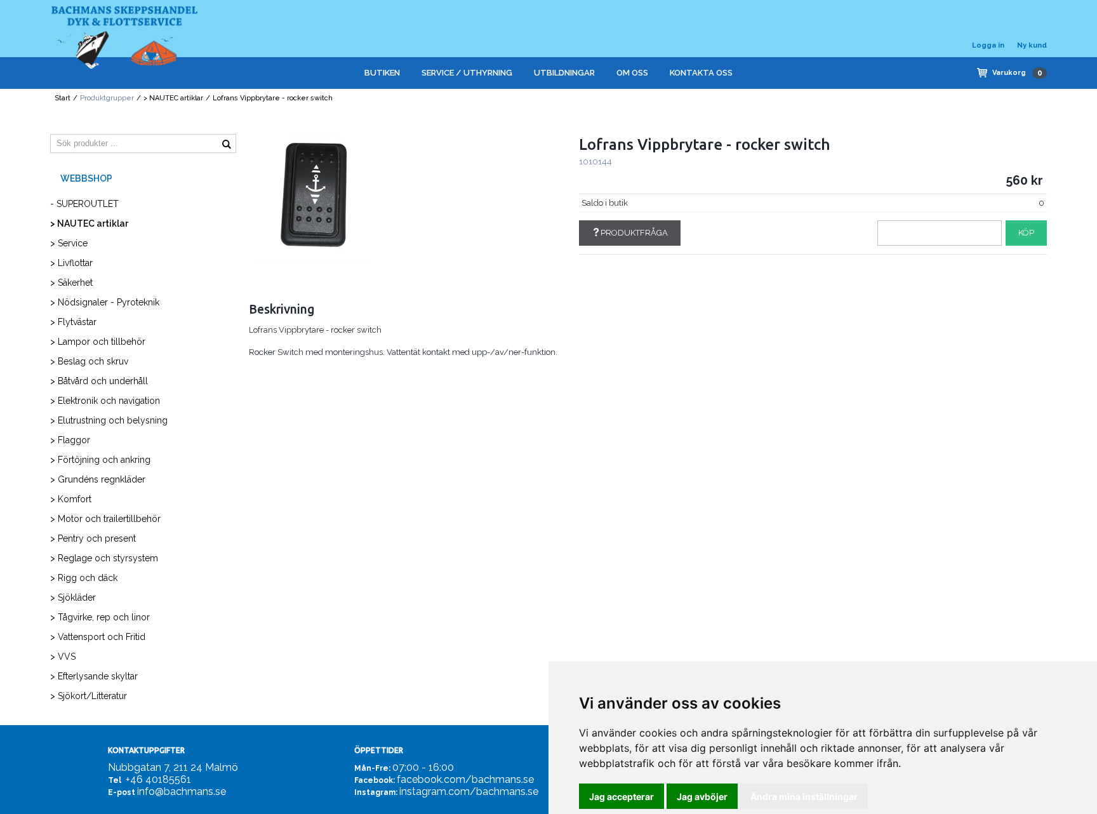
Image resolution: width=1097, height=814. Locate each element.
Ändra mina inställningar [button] (804, 796)
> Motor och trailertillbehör (105, 519)
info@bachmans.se (181, 791)
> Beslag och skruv (89, 361)
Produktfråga (634, 232)
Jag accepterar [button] (621, 796)
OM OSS (632, 72)
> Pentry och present (93, 538)
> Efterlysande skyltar (94, 676)
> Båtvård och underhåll (99, 381)
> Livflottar (71, 263)
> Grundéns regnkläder (97, 479)
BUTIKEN (382, 72)
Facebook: (374, 780)
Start (62, 98)
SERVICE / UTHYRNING (467, 72)
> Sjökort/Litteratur (88, 696)
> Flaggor (70, 440)
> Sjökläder (73, 597)
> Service (69, 243)
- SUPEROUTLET (84, 204)
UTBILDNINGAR (564, 72)
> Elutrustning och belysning (109, 420)
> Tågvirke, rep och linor (100, 617)
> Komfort (70, 499)
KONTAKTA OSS (701, 72)
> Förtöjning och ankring (100, 460)
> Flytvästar (73, 322)
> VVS (63, 656)
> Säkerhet (71, 282)
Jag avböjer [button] (702, 796)
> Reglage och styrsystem (104, 558)
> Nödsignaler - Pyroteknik (104, 302)
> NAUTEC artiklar (173, 98)
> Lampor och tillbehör (97, 342)
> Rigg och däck (83, 578)
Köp (1026, 232)
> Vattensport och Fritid (97, 637)
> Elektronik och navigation (105, 401)
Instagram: (375, 792)
